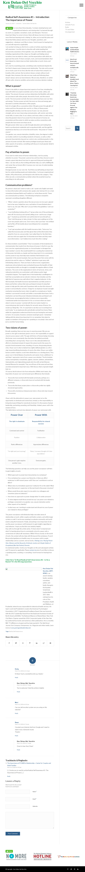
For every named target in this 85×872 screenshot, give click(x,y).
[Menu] (80, 5)
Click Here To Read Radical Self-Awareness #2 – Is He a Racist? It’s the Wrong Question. (28, 561)
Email (34, 799)
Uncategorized (70, 32)
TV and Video (69, 29)
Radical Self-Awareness (16, 631)
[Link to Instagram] (74, 869)
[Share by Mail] (50, 643)
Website (35, 806)
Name (35, 791)
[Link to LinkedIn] (77, 869)
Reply (16, 677)
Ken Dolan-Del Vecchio (30, 23)
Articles (19, 23)
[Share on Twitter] (16, 643)
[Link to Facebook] (68, 869)
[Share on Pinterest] (29, 643)
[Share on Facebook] (9, 643)
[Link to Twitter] (71, 869)
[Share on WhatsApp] (22, 643)
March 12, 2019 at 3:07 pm (14, 767)
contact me (33, 550)
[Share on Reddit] (43, 643)
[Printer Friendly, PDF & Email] (9, 28)
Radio (67, 27)
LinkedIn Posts (70, 25)
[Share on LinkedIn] (36, 643)
